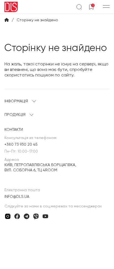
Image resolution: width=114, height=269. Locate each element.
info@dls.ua (16, 196)
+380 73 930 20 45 (21, 144)
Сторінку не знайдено (37, 20)
